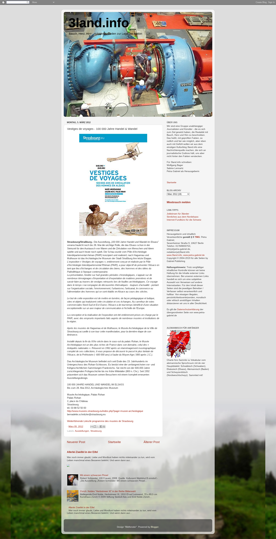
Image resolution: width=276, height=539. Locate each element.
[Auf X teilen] (98, 426)
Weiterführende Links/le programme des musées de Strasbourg (100, 421)
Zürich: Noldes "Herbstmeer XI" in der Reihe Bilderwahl (108, 491)
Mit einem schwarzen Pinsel (94, 475)
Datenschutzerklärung (188, 309)
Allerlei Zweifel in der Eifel (82, 452)
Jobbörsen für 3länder (178, 214)
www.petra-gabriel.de (194, 255)
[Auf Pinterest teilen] (104, 426)
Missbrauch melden (179, 202)
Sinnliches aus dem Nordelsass (182, 217)
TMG (197, 237)
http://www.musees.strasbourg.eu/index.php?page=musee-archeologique (105, 411)
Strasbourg (96, 431)
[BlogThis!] (94, 426)
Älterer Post (152, 442)
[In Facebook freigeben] (101, 426)
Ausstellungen (82, 431)
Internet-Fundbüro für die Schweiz (184, 220)
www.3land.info (174, 255)
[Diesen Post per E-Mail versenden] (91, 426)
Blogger (154, 527)
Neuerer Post (76, 442)
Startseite (114, 442)
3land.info (99, 23)
